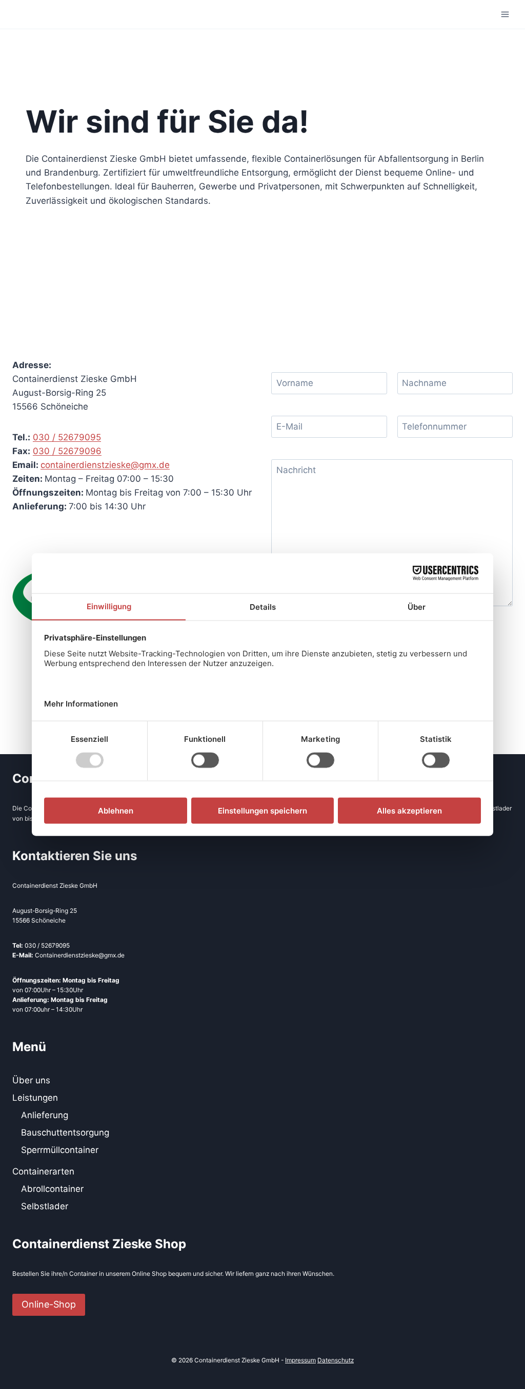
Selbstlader (44, 1206)
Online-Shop (49, 1304)
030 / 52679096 (67, 451)
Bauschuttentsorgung (65, 1132)
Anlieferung (44, 1115)
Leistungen (35, 1098)
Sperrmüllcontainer (59, 1150)
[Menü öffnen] (505, 14)
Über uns (31, 1080)
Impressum (300, 1360)
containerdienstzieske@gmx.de (105, 465)
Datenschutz (335, 1360)
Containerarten (43, 1171)
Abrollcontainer (52, 1189)
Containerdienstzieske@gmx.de (80, 955)
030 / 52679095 (67, 437)
